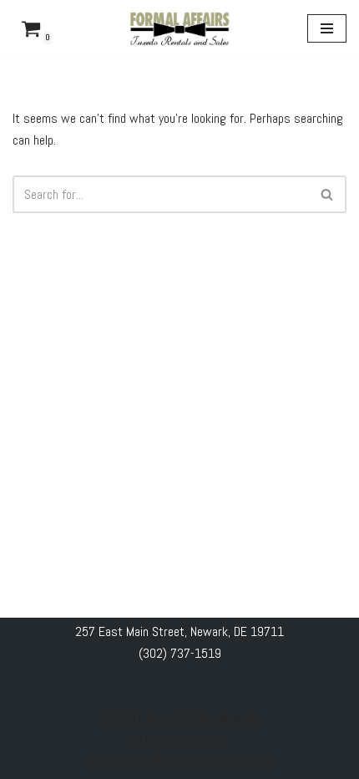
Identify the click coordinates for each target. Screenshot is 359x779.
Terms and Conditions (218, 761)
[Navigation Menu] (326, 28)
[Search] (327, 194)
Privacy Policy (123, 761)
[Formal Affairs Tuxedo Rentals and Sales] (179, 29)
